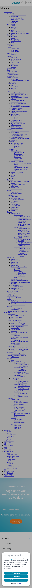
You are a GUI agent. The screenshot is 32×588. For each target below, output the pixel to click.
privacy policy (11, 559)
